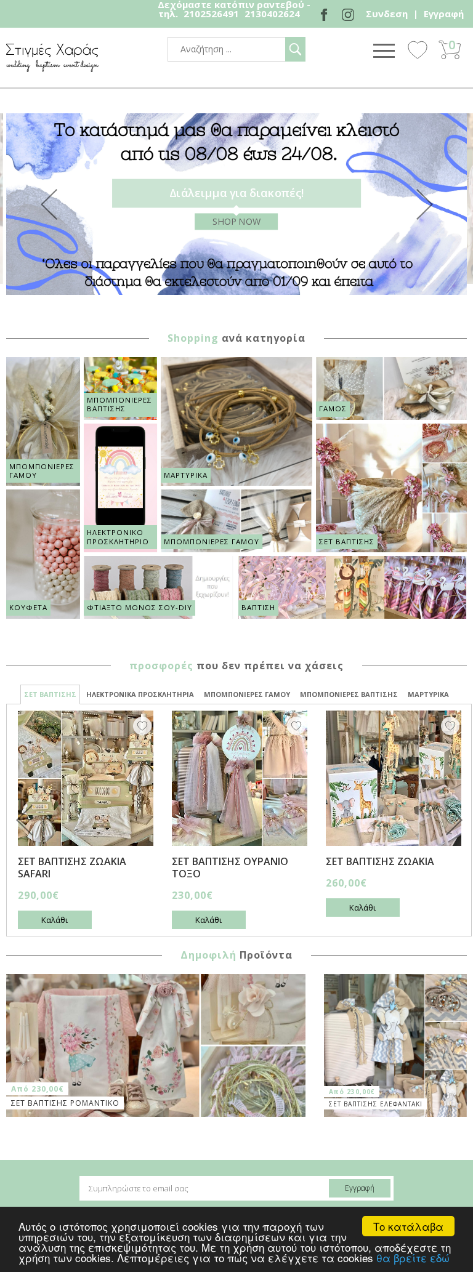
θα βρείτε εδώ (413, 1257)
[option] (236, 204)
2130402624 (272, 13)
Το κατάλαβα (408, 1226)
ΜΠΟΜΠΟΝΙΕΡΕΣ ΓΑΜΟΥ (247, 694)
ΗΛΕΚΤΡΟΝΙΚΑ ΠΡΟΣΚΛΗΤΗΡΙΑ (140, 694)
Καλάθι (54, 919)
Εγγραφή (444, 13)
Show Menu (383, 50)
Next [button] (424, 204)
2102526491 (211, 13)
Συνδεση (387, 13)
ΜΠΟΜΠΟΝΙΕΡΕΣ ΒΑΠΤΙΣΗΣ (349, 694)
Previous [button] (48, 204)
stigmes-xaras (52, 57)
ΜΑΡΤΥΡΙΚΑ (428, 694)
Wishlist (417, 49)
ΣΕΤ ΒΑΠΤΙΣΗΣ (50, 694)
